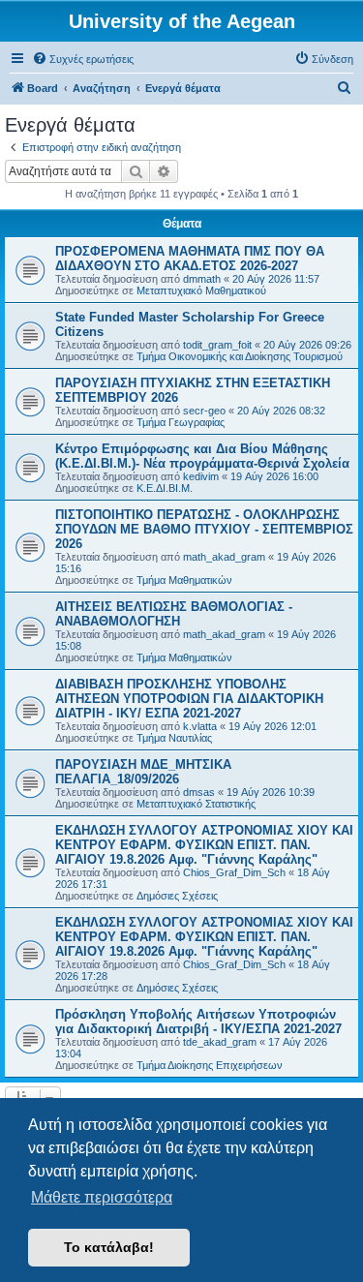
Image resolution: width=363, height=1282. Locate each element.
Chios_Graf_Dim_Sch (234, 872)
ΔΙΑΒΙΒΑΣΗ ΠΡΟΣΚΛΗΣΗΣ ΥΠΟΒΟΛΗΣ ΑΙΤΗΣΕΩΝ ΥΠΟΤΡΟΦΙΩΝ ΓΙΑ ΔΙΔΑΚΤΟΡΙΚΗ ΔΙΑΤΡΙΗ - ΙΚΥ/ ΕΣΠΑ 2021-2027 (189, 698)
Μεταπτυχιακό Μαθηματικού (201, 290)
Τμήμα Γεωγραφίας (180, 422)
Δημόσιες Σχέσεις (177, 895)
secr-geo (204, 410)
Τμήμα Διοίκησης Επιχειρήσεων (209, 1065)
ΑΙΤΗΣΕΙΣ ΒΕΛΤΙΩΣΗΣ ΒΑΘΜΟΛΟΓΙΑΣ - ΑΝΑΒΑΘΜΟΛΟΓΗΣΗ (173, 613)
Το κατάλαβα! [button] (109, 1247)
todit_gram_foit (217, 345)
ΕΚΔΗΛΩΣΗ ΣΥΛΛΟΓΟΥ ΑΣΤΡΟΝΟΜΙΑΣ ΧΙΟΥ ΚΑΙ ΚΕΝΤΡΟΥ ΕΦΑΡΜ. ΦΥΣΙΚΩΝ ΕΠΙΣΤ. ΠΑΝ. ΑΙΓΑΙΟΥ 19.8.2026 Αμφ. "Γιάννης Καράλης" (204, 845)
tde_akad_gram (220, 1042)
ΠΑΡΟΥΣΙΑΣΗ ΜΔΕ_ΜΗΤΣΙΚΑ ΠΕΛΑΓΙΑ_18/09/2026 (143, 771)
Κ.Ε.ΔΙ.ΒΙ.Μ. (164, 488)
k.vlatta (200, 726)
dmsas (199, 792)
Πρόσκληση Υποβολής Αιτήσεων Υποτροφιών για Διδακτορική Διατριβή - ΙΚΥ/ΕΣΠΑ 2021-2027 (198, 1021)
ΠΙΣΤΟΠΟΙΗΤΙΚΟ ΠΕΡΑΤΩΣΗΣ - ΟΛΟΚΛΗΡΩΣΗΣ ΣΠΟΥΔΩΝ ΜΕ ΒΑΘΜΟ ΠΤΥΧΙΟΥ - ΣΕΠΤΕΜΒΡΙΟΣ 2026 (204, 529)
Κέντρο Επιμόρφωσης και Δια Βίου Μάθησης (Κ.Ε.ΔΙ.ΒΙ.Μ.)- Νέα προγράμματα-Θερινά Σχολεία (202, 456)
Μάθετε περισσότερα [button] (101, 1197)
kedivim (201, 476)
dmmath (202, 279)
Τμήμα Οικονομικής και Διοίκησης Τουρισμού (239, 356)
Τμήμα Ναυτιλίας (174, 738)
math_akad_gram (224, 557)
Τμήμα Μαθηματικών (184, 580)
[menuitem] (83, 59)
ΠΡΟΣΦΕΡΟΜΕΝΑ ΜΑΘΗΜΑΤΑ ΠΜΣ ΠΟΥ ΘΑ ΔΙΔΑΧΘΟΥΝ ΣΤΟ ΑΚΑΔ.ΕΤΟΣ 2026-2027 (189, 258)
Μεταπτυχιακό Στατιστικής (196, 803)
